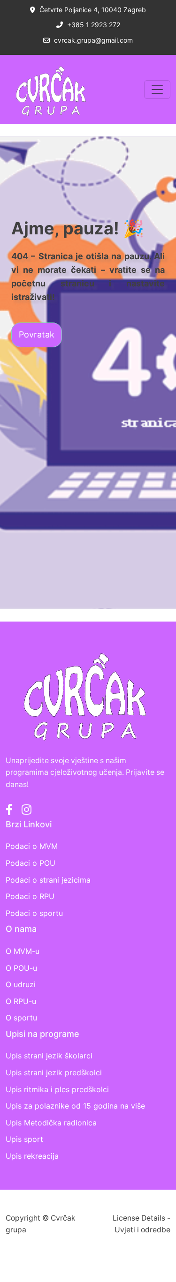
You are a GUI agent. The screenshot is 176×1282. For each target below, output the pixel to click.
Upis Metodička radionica (51, 1122)
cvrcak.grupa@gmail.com (92, 40)
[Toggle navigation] (157, 89)
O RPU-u (21, 1001)
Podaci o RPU (30, 896)
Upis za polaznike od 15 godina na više (75, 1105)
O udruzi (21, 984)
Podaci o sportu (34, 913)
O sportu (21, 1017)
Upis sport (24, 1139)
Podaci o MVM (32, 846)
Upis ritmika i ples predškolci (57, 1089)
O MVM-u (22, 951)
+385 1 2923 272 (92, 25)
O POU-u (21, 968)
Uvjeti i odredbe (142, 1229)
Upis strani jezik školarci (49, 1055)
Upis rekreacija (32, 1156)
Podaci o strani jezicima (48, 880)
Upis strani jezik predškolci (54, 1072)
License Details (139, 1218)
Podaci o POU (30, 863)
